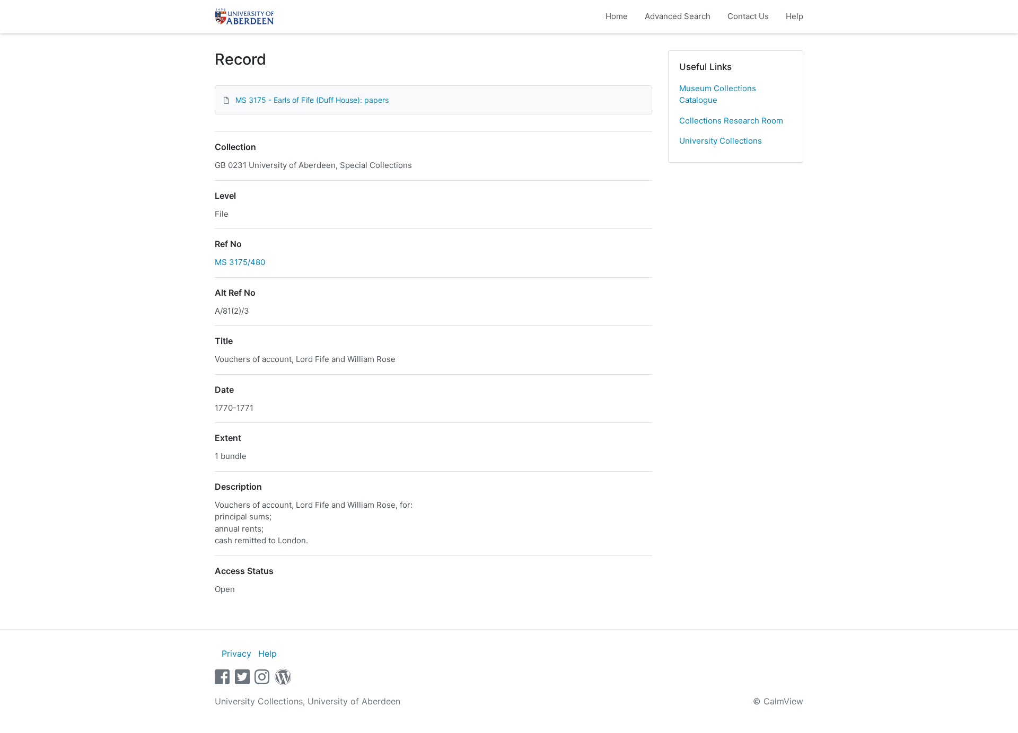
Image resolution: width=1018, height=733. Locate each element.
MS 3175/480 (240, 262)
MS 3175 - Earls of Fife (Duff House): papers (312, 99)
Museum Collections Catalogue (717, 94)
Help (794, 16)
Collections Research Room (731, 121)
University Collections (720, 141)
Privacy (236, 653)
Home (616, 16)
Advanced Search (677, 16)
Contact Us (748, 16)
